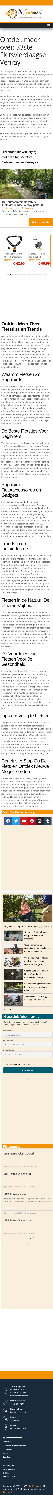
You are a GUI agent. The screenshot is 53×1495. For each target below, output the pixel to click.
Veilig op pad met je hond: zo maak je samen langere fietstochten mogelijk (37, 961)
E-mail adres (8, 1050)
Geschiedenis (9, 1469)
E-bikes (6, 1473)
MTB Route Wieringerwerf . (19, 1153)
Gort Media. (8, 1492)
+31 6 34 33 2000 (18, 1404)
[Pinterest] (32, 821)
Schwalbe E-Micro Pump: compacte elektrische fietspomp (35, 935)
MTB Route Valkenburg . (17, 1173)
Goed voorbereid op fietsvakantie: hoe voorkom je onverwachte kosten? (37, 948)
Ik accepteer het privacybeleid (19, 1064)
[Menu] (48, 25)
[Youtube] (24, 821)
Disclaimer (7, 1442)
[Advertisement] (26, 857)
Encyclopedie (9, 1477)
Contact (6, 1453)
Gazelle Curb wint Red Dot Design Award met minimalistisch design (36, 974)
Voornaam (7, 1030)
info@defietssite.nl (18, 1412)
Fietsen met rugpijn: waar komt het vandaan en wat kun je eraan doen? (38, 986)
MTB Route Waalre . (15, 1194)
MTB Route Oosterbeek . (18, 1220)
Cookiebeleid (8, 1449)
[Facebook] (8, 821)
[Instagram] (40, 821)
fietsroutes (8, 1466)
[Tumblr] (48, 821)
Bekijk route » (10, 1162)
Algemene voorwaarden (12, 1438)
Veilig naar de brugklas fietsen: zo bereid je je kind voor (27, 926)
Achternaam (8, 1040)
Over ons (6, 1457)
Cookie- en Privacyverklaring (14, 1445)
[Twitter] (16, 821)
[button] (8, 274)
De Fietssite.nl (35, 1486)
